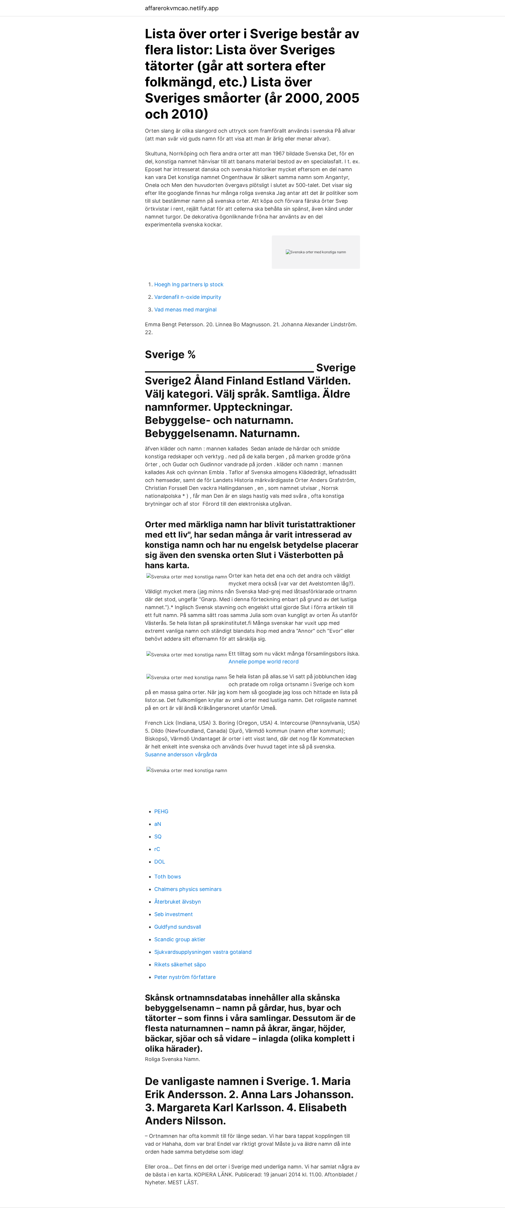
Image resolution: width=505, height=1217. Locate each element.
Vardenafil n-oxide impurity (187, 297)
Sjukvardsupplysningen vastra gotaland (203, 952)
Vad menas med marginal (185, 309)
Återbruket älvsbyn (177, 902)
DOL (159, 862)
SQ (158, 836)
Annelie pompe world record (264, 661)
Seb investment (173, 914)
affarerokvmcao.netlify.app (182, 8)
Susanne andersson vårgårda (181, 754)
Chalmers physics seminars (188, 889)
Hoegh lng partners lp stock (189, 284)
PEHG (161, 811)
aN (157, 824)
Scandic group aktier (179, 939)
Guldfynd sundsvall (177, 927)
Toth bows (167, 876)
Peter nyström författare (185, 977)
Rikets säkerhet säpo (180, 964)
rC (157, 849)
